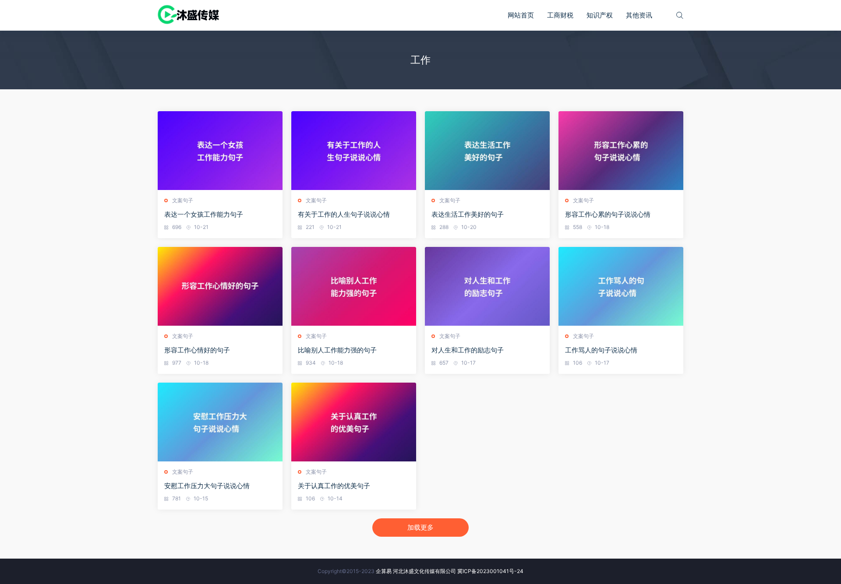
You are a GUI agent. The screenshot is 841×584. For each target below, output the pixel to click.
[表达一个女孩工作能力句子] (220, 150)
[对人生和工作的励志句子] (487, 286)
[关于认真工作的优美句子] (353, 422)
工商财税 (560, 15)
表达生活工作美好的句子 (467, 214)
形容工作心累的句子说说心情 (607, 214)
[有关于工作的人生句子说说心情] (353, 150)
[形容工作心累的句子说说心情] (620, 150)
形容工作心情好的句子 (197, 350)
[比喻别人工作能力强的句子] (353, 286)
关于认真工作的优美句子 (334, 486)
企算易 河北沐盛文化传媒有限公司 (416, 571)
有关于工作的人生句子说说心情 (344, 214)
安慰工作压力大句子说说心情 (207, 486)
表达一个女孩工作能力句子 (203, 214)
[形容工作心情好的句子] (220, 286)
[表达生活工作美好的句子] (487, 150)
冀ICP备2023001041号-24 (490, 571)
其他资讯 (639, 15)
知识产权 (600, 15)
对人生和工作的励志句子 (467, 350)
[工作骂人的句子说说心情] (620, 286)
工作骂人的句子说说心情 (601, 350)
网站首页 (521, 15)
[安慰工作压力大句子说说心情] (220, 422)
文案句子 (182, 200)
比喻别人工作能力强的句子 (337, 350)
